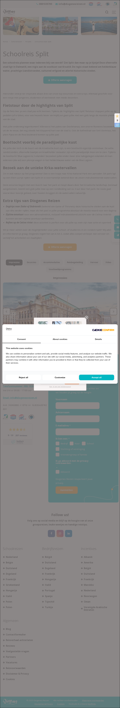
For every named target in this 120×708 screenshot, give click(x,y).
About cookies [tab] (60, 339)
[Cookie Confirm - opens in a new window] (103, 330)
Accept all (97, 377)
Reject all (23, 377)
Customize (60, 377)
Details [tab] (98, 339)
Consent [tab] (21, 339)
